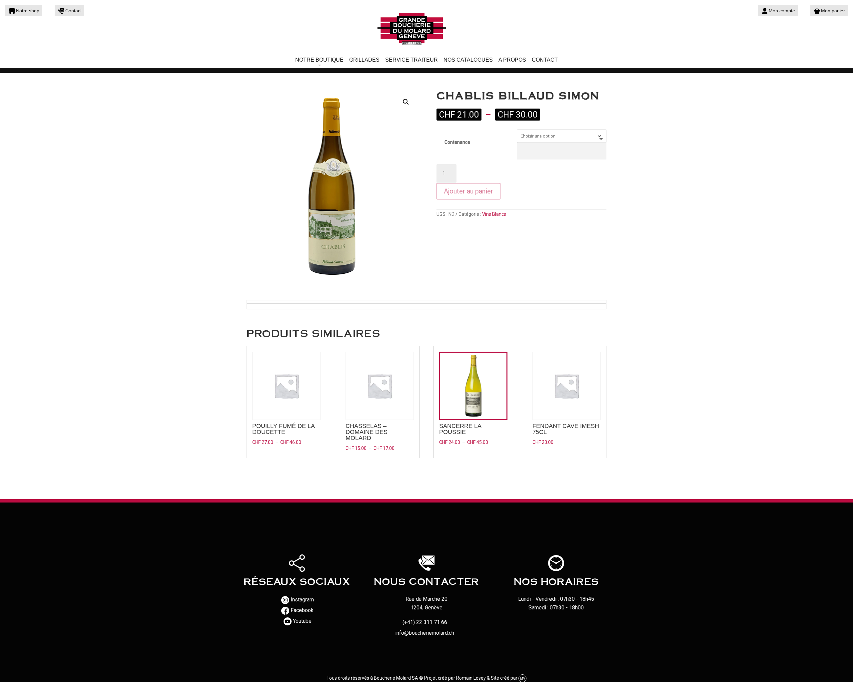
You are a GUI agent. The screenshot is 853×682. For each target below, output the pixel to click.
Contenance (457, 142)
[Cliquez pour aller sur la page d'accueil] (426, 28)
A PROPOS (512, 60)
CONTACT (545, 60)
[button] (406, 102)
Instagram (302, 599)
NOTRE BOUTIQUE (319, 60)
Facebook (302, 610)
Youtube (302, 621)
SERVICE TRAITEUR (411, 60)
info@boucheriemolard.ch (424, 633)
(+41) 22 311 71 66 (425, 622)
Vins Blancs (494, 214)
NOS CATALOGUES (468, 60)
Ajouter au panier (468, 191)
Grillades (364, 60)
